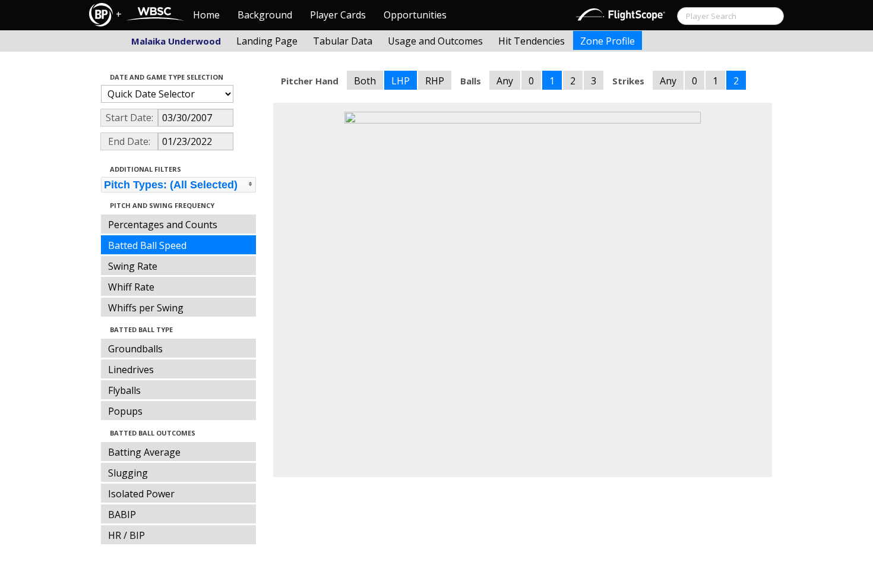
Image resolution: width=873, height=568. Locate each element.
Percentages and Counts (162, 224)
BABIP (122, 514)
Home (206, 14)
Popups (125, 411)
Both (365, 80)
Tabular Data (342, 41)
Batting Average (144, 452)
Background (265, 14)
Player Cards (338, 14)
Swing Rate (132, 266)
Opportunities (415, 14)
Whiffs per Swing (146, 307)
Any (504, 80)
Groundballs (135, 348)
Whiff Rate (131, 287)
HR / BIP (126, 535)
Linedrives (131, 369)
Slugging (128, 472)
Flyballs (124, 390)
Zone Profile (607, 41)
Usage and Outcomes (435, 41)
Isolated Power (141, 493)
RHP (434, 80)
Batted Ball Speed (147, 245)
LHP (400, 80)
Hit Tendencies (531, 41)
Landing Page (267, 41)
